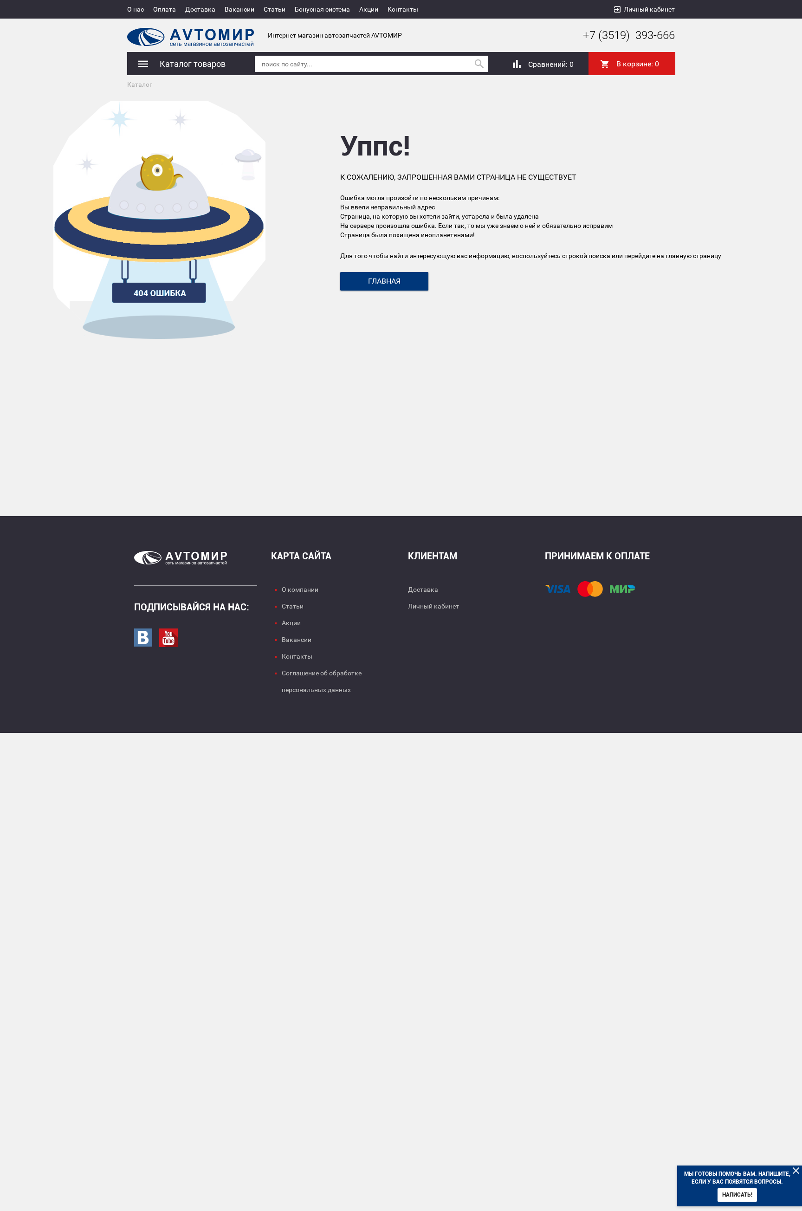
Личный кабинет (649, 9)
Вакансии (239, 9)
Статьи (274, 9)
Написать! (737, 1195)
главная (384, 281)
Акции (368, 9)
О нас (135, 9)
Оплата (164, 9)
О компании (300, 589)
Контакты (403, 9)
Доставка (200, 9)
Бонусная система (322, 9)
